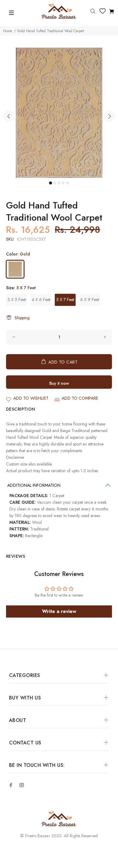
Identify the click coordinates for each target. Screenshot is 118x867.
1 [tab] (50, 183)
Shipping (22, 318)
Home (7, 31)
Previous (9, 116)
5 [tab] (67, 183)
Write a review (59, 611)
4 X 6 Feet (41, 299)
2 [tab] (54, 183)
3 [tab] (59, 183)
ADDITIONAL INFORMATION (34, 485)
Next (109, 116)
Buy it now (59, 383)
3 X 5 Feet (17, 299)
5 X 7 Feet (65, 299)
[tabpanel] (59, 113)
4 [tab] (63, 183)
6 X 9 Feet (89, 299)
